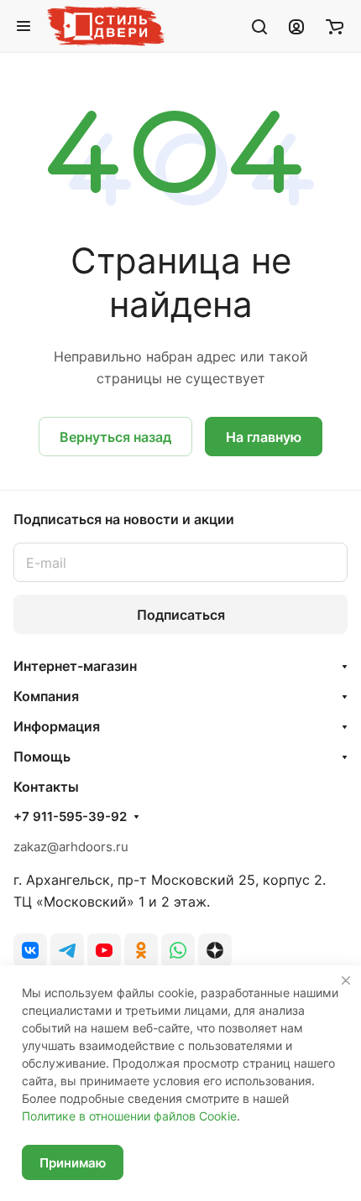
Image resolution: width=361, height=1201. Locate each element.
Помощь (42, 756)
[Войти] (296, 26)
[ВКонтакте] (30, 950)
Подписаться (181, 614)
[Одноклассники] (141, 950)
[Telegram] (67, 950)
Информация (56, 726)
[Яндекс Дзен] (215, 950)
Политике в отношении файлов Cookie (129, 1116)
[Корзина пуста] (334, 26)
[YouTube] (104, 950)
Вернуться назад (115, 437)
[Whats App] (178, 950)
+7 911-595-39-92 (70, 816)
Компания (46, 696)
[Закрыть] (346, 980)
